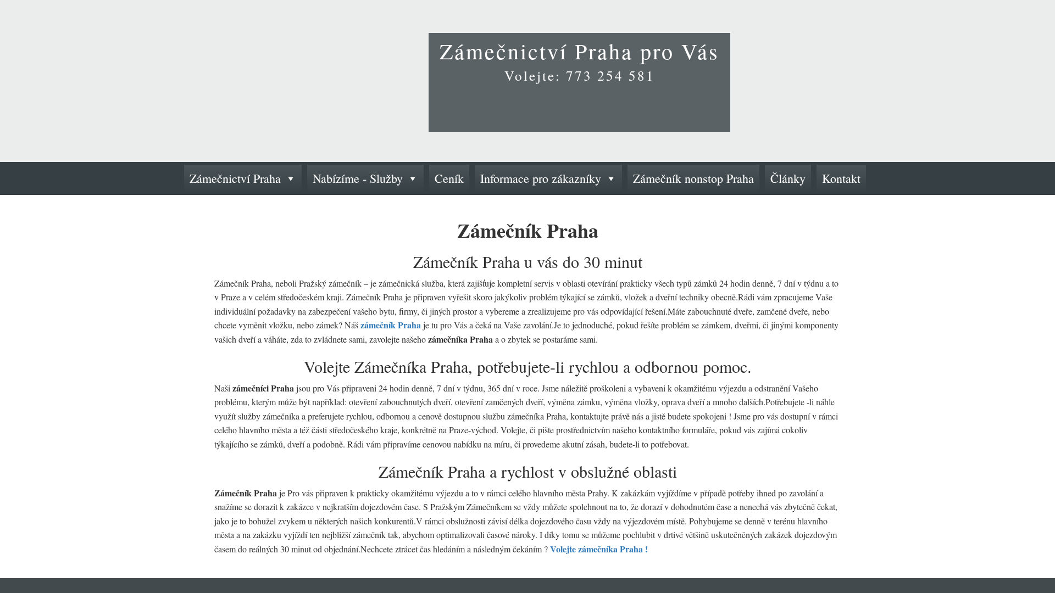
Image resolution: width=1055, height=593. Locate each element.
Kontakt (841, 178)
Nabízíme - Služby (358, 178)
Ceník (449, 178)
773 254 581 (610, 75)
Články (788, 178)
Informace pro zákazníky (540, 178)
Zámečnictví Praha (235, 178)
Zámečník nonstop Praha (693, 178)
